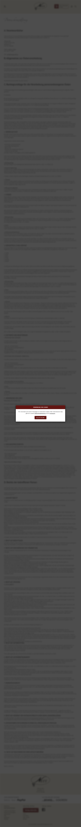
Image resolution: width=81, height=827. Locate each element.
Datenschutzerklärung (40, 413)
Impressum (52, 413)
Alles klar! (40, 417)
